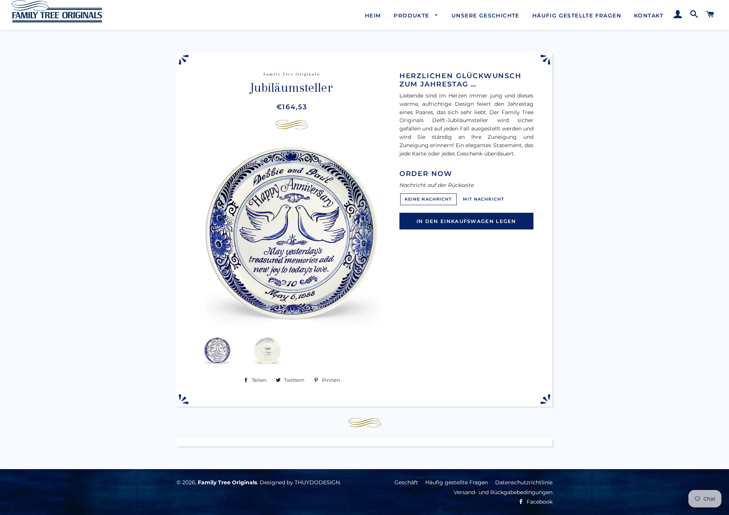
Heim (373, 15)
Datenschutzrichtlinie (523, 482)
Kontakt (649, 15)
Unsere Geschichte (485, 15)
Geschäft (406, 482)
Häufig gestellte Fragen (576, 15)
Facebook (538, 501)
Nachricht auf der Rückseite (436, 185)
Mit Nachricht (484, 199)
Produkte (412, 15)
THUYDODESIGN (317, 482)
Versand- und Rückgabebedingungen (503, 492)
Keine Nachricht (428, 199)
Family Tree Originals (227, 482)
